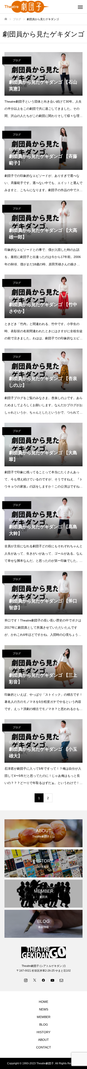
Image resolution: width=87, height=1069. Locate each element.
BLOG (43, 1024)
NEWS (43, 1009)
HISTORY (43, 1032)
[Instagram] (25, 980)
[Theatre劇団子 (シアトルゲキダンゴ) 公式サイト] (39, 7)
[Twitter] (34, 980)
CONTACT (43, 1047)
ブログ (17, 60)
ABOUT (43, 1040)
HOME (43, 1002)
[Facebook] (43, 980)
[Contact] (61, 980)
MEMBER (43, 1017)
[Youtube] (52, 980)
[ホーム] (5, 19)
